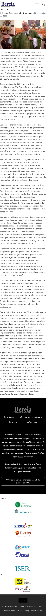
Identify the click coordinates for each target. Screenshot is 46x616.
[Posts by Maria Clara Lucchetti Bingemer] (2, 13)
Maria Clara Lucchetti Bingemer (17, 13)
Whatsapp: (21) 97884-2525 (23, 422)
